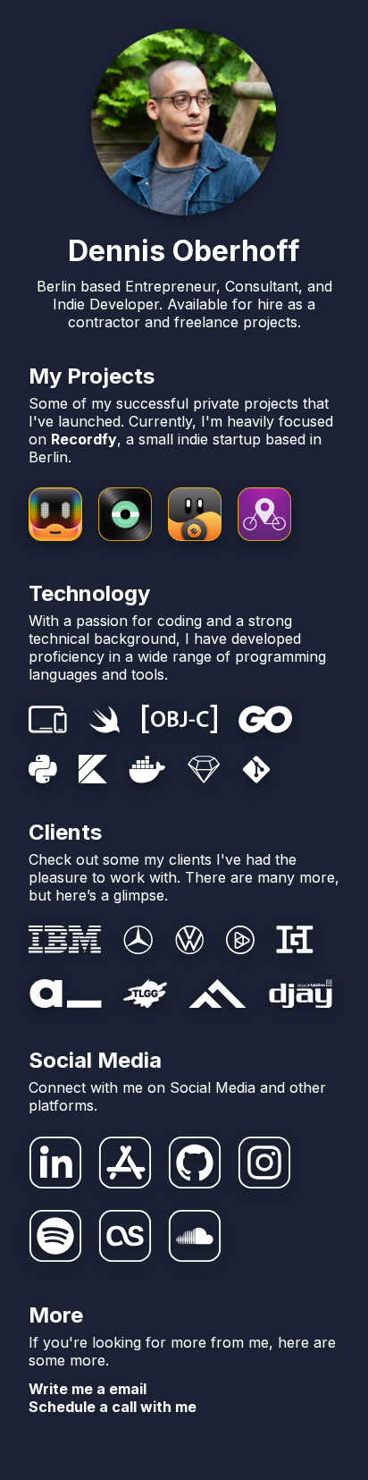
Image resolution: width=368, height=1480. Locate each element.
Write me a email (87, 1389)
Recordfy (84, 439)
